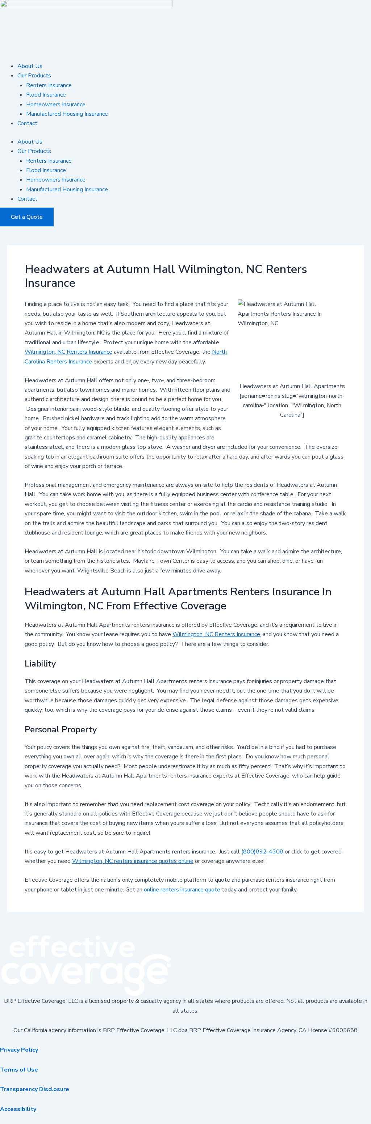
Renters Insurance (49, 85)
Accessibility (18, 1109)
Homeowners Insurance (56, 104)
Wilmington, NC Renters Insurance (68, 352)
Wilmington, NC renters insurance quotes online (132, 861)
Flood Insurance (46, 95)
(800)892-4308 (262, 852)
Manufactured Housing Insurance (67, 114)
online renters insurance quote (182, 890)
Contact (27, 123)
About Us (29, 66)
